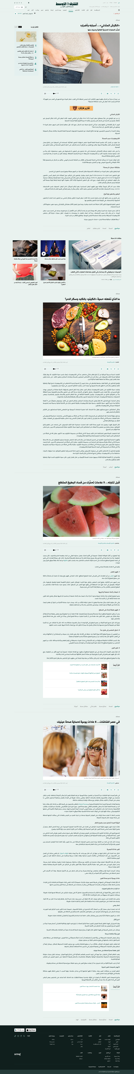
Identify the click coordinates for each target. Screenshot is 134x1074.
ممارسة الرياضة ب (83, 804)
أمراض (111, 467)
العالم (91, 10)
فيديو (42, 10)
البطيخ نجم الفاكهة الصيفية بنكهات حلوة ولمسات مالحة (85, 673)
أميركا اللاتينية (107, 1049)
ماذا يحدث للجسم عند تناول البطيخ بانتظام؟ (88, 681)
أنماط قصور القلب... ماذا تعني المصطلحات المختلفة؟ (26, 70)
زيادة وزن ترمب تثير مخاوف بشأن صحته (55, 259)
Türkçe (110, 2)
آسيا (109, 1044)
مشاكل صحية (84, 706)
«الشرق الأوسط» (111, 362)
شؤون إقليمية (117, 1049)
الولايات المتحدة (107, 1039)
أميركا (104, 467)
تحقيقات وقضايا (107, 1058)
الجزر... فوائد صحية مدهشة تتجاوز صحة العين (87, 1003)
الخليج (117, 1042)
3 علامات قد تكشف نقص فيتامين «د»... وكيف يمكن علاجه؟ (25, 52)
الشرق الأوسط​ (97, 10)
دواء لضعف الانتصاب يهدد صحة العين (90, 986)
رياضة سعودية (117, 1056)
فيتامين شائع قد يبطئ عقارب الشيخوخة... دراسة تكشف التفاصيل (25, 46)
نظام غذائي (93, 706)
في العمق (47, 10)
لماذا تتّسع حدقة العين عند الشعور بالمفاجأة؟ (88, 995)
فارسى (104, 2)
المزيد (28, 10)
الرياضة (52, 10)
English (115, 2)
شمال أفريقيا (115, 1044)
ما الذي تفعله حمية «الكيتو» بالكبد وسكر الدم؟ (92, 299)
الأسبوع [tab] (16, 26)
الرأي (88, 10)
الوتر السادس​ (80, 1042)
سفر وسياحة (52, 1042)
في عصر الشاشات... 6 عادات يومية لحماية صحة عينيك (88, 722)
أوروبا (109, 1042)
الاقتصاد (83, 10)
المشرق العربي (115, 1046)
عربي (119, 2)
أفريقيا (109, 1046)
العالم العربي (117, 1039)
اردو (107, 2)
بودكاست (37, 10)
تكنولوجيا (65, 10)
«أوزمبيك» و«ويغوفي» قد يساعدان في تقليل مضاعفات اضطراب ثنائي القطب (96, 272)
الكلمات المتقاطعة (79, 1056)
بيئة (72, 1044)
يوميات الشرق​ (58, 10)
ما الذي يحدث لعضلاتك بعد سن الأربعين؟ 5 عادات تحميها (25, 64)
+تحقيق (108, 1061)
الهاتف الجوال (64, 853)
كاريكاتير (99, 1042)
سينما (81, 1044)
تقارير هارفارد (96, 228)
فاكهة (65, 561)
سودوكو (81, 1058)
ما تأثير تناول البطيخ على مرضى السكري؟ (89, 690)
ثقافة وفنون (77, 10)
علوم (72, 1042)
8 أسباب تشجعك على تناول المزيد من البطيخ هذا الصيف (85, 665)
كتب (82, 1039)
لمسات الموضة (52, 1044)
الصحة (104, 228)
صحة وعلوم (71, 10)
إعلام (82, 1046)
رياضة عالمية (117, 1061)
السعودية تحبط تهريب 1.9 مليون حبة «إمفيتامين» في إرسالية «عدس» (96, 13)
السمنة (111, 228)
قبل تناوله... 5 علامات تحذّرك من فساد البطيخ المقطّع (89, 483)
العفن (112, 576)
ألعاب (32, 10)
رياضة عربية (117, 1058)
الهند (77, 1020)
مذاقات (53, 1039)
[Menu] (119, 10)
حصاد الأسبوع (107, 1056)
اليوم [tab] (20, 26)
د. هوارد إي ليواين (115, 87)
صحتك (118, 20)
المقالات (100, 1039)
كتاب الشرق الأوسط (97, 1044)
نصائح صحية (102, 706)
